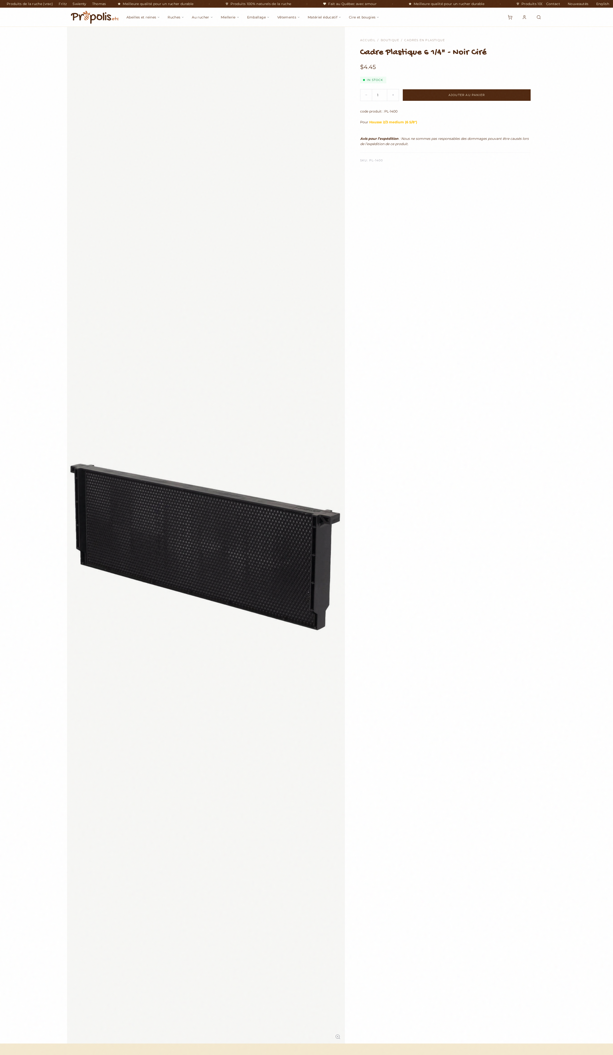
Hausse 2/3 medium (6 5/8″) (393, 122)
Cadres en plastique (424, 40)
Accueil (367, 40)
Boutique (390, 40)
